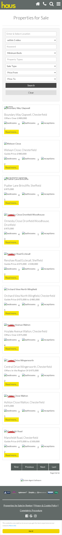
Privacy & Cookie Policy (45, 505)
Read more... (11, 132)
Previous (29, 466)
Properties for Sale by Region (17, 505)
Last (54, 466)
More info (12, 526)
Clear (31, 92)
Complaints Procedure (31, 510)
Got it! (31, 531)
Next (42, 466)
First (16, 466)
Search (31, 85)
